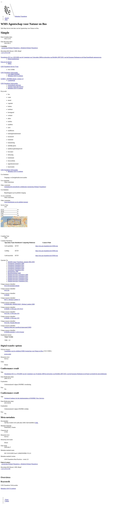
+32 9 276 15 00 (5, 52)
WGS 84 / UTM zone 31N (11, 313)
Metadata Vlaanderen (21, 16)
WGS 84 (6, 290)
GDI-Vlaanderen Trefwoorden (9, 72)
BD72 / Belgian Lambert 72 (12, 299)
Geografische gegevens (14, 85)
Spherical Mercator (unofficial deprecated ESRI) (17, 327)
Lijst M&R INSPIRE (14, 74)
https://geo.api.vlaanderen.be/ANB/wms (46, 246)
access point (7, 354)
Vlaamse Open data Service (15, 86)
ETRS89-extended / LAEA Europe (14, 332)
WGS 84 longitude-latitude (11, 285)
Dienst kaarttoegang (13, 59)
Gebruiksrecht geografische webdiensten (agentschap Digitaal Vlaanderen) (25, 187)
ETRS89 (6, 295)
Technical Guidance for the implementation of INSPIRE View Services (24, 398)
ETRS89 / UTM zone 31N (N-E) (13, 309)
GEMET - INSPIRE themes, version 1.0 (12, 79)
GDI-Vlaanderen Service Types (9, 66)
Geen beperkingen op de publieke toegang (16, 202)
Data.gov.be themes (6, 62)
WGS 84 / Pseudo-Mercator (12, 322)
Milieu (9, 63)
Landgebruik (11, 80)
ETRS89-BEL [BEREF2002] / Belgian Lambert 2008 (19, 304)
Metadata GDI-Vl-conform (15, 76)
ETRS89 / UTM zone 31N (11, 318)
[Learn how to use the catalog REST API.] (4, 502)
